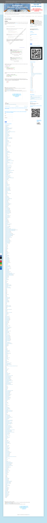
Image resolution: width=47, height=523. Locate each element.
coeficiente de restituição (7, 167)
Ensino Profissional (7, 208)
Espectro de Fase (7, 216)
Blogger (29, 514)
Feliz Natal (6, 248)
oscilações (6, 355)
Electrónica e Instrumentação (8, 198)
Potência (6, 372)
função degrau (6, 269)
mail (5, 315)
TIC (5, 460)
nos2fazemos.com (7, 350)
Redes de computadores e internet (8, 390)
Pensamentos (6, 361)
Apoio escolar (6, 134)
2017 (31, 81)
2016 (31, 82)
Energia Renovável (7, 204)
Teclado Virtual (6, 446)
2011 (31, 86)
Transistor (6, 468)
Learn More (37, 1)
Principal (5, 16)
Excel (5, 225)
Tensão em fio (6, 450)
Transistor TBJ (6, 469)
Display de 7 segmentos (7, 193)
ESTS (5, 218)
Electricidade (6, 196)
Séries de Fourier (7, 408)
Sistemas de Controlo (7, 425)
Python (15, 104)
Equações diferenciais (7, 211)
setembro (32, 67)
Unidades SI (6, 479)
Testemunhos (22, 16)
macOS (6, 314)
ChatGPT (6, 156)
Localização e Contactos (28, 16)
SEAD (6, 404)
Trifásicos (6, 471)
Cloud (6, 164)
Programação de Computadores (8, 382)
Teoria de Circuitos (7, 453)
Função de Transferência (7, 268)
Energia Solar (6, 205)
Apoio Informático (7, 135)
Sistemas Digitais (7, 428)
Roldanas (6, 402)
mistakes (6, 330)
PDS (5, 360)
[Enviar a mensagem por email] (5, 103)
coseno (6, 181)
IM (5, 282)
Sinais (6, 414)
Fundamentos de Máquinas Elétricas (9, 274)
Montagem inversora (7, 337)
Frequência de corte (7, 265)
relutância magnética (7, 395)
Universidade (6, 480)
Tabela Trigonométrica (7, 443)
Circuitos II (6, 161)
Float (5, 254)
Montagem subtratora (7, 340)
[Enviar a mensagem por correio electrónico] (5, 102)
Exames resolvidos (7, 224)
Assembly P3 (6, 141)
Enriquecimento (6, 207)
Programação (6, 381)
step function (6, 440)
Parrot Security (6, 359)
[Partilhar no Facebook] (7, 103)
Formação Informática (7, 262)
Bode (5, 150)
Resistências (6, 396)
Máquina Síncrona (7, 318)
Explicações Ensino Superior (8, 237)
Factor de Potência (7, 243)
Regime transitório (7, 393)
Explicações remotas (7, 240)
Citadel (6, 163)
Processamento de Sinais (7, 379)
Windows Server (7, 494)
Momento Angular (7, 334)
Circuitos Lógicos (7, 162)
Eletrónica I (6, 201)
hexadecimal (6, 279)
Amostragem (6, 127)
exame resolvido (7, 222)
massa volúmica (7, 320)
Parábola (6, 358)
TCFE (5, 444)
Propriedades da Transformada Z (8, 384)
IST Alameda (6, 294)
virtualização (6, 489)
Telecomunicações (7, 447)
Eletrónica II (6, 202)
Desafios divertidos (7, 184)
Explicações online (7, 239)
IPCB (5, 289)
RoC (5, 401)
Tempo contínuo (7, 448)
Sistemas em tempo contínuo (8, 430)
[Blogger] (1, 265)
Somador (6, 436)
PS (5, 385)
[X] (1, 258)
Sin (5, 413)
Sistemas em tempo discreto (8, 431)
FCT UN (6, 245)
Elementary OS (6, 199)
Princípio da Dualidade (7, 376)
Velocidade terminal (7, 485)
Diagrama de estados (7, 187)
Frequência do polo (7, 266)
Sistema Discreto (7, 421)
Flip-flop (6, 253)
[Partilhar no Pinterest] (8, 103)
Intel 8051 (6, 286)
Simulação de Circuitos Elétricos (8, 410)
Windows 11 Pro (7, 492)
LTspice (6, 311)
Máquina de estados (7, 317)
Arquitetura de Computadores (8, 138)
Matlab (6, 323)
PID (5, 367)
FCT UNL (6, 246)
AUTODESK (6, 143)
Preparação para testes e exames (8, 375)
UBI (5, 476)
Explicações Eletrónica (7, 236)
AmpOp (6, 130)
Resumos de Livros (40, 16)
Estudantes (6, 219)
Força (5, 256)
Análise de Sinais (7, 132)
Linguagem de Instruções (7, 306)
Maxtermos (6, 324)
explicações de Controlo (7, 231)
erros (5, 214)
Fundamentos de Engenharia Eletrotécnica (9, 273)
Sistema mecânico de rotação (8, 422)
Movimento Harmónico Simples (8, 343)
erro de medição (7, 213)
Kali (5, 295)
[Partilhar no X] (6, 103)
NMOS (6, 349)
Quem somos (8, 16)
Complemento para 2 (7, 169)
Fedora (6, 247)
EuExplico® (6, 221)
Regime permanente (7, 392)
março (32, 72)
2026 (31, 63)
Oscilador (6, 356)
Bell (5, 147)
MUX (5, 346)
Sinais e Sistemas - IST (7, 416)
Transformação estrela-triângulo (8, 462)
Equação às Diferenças (7, 210)
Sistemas (6, 424)
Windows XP (6, 495)
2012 (31, 85)
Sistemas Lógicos (7, 433)
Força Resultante (7, 260)
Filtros (6, 250)
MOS (5, 341)
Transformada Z (6, 466)
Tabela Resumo (6, 442)
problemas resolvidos (7, 378)
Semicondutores (7, 405)
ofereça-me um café (36, 29)
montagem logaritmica (7, 338)
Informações (6, 283)
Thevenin (6, 459)
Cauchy (6, 153)
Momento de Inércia (7, 335)
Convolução (6, 178)
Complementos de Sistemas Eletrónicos (9, 170)
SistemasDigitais (7, 434)
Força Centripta (6, 257)
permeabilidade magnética (8, 364)
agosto (32, 68)
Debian (6, 182)
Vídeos (36, 16)
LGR (5, 303)
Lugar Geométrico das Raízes (8, 312)
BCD (5, 146)
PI (5, 366)
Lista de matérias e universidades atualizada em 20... (36, 73)
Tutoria (6, 473)
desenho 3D (6, 185)
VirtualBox (6, 488)
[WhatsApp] (1, 263)
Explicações (6, 227)
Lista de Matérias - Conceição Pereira (15, 16)
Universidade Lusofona (7, 483)
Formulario (6, 263)
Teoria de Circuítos (7, 454)
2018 (31, 80)
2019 (31, 79)
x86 (5, 497)
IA (5, 280)
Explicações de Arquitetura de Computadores (9, 230)
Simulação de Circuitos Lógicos (8, 411)
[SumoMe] (1, 269)
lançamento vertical (7, 297)
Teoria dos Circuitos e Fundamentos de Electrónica (10, 456)
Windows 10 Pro (7, 491)
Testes (6, 457)
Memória (6, 326)
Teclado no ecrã (7, 445)
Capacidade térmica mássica (8, 152)
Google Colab (16, 23)
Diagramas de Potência (7, 190)
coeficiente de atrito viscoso (8, 166)
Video (5, 486)
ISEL (5, 292)
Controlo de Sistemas (7, 175)
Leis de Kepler (6, 300)
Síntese (6, 419)
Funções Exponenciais (7, 271)
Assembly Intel (6, 140)
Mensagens (32, 91)
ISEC (5, 291)
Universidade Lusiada (7, 482)
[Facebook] (1, 256)
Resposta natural (7, 398)
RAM (5, 389)
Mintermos (6, 329)
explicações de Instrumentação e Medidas (9, 234)
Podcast (6, 369)
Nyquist (6, 352)
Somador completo (7, 437)
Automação (6, 144)
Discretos (6, 192)
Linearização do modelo (7, 305)
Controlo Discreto (7, 176)
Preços (33, 16)
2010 (31, 87)
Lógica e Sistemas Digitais (8, 309)
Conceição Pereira (31, 24)
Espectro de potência (7, 217)
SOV (5, 439)
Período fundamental (7, 363)
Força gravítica (6, 259)
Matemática (6, 321)
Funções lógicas (7, 272)
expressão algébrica (7, 242)
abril (31, 71)
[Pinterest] (1, 261)
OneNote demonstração (7, 353)
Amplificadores (6, 129)
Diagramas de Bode (7, 189)
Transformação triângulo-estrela (8, 463)
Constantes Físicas (7, 173)
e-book (6, 195)
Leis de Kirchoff (6, 301)
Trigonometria (6, 472)
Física (5, 251)
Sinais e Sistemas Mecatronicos (8, 417)
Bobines (6, 149)
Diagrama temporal (7, 188)
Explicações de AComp (7, 228)
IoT (5, 288)
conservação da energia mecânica (8, 172)
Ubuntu (6, 477)
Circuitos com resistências (8, 159)
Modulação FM (6, 332)
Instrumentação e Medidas (8, 285)
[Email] (1, 260)
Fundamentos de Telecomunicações (9, 275)
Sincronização (6, 418)
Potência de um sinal (7, 373)
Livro (5, 308)
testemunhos (8, 503)
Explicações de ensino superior (9, 104)
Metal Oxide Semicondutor (8, 327)
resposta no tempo (7, 399)
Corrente (6, 179)
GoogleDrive (6, 277)
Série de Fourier (7, 407)
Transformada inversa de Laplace (8, 465)
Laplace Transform (7, 298)
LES (5, 302)
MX (5, 347)
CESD (6, 155)
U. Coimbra (6, 474)
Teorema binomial (7, 451)
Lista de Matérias (10, 89)
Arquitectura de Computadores (8, 137)
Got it (41, 1)
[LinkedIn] (1, 267)
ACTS (5, 126)
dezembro (32, 66)
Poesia (6, 370)
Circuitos (6, 158)
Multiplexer (6, 344)
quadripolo (6, 387)
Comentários (32, 92)
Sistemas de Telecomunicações (8, 427)
